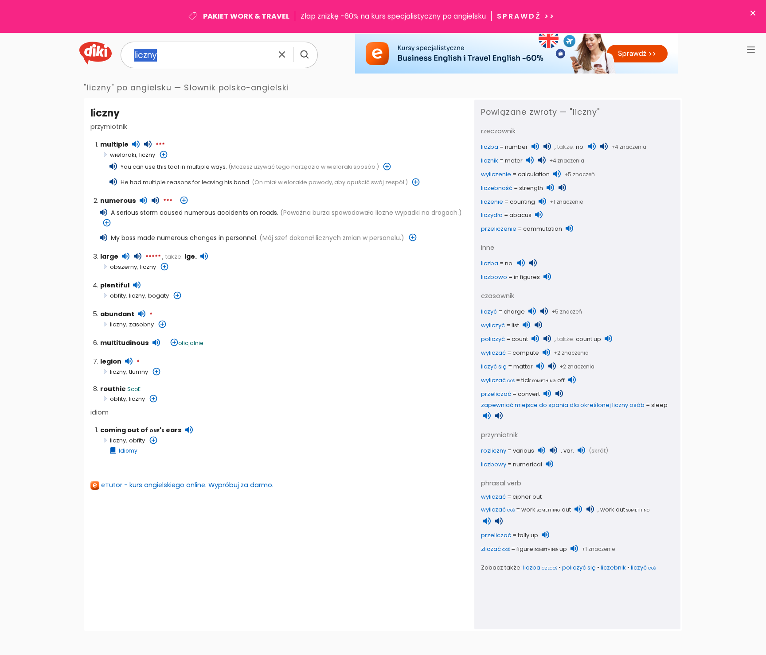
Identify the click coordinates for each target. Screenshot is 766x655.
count (520, 339)
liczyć (489, 311)
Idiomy (128, 450)
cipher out (527, 496)
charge (514, 311)
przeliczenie (498, 229)
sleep (659, 405)
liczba (489, 147)
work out (546, 509)
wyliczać (493, 353)
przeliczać (496, 394)
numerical (527, 464)
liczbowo (494, 277)
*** (160, 145)
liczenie (492, 202)
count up (588, 339)
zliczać (495, 549)
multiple (114, 144)
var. (568, 450)
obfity (118, 295)
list (515, 325)
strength (531, 188)
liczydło (492, 215)
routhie (113, 388)
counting (522, 202)
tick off (543, 380)
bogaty (158, 295)
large (109, 256)
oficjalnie (190, 343)
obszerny (123, 267)
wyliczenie (496, 174)
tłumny (138, 372)
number (516, 147)
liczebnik (613, 567)
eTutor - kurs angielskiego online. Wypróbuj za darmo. (187, 485)
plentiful (114, 285)
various (523, 450)
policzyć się (579, 567)
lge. (190, 256)
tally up (528, 535)
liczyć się (494, 366)
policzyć (493, 339)
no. (580, 147)
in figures (527, 277)
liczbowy (493, 464)
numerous (118, 200)
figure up (541, 549)
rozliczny (493, 450)
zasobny (141, 324)
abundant (117, 314)
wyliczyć (493, 325)
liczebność (496, 188)
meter (514, 160)
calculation (534, 174)
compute (525, 353)
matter (523, 366)
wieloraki (123, 155)
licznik (489, 160)
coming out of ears (141, 430)
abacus (520, 215)
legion (110, 361)
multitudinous (124, 342)
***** (153, 257)
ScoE (134, 389)
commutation (542, 229)
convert (529, 394)
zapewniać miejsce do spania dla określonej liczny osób (563, 405)
